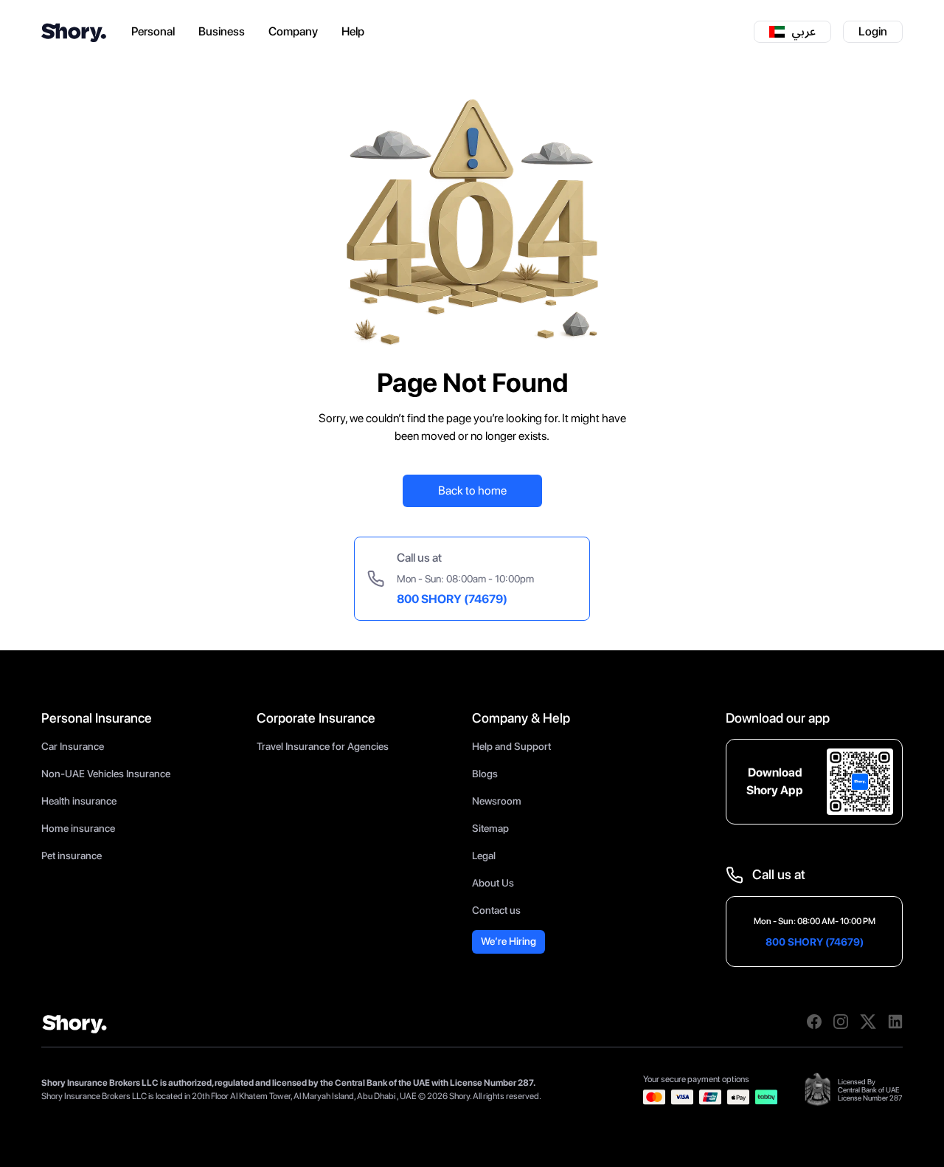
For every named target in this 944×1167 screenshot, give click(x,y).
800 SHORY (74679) (452, 599)
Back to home (472, 490)
